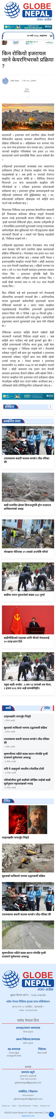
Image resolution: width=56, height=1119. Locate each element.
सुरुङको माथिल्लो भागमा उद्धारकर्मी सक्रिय (25, 728)
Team (14, 1106)
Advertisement (24, 1106)
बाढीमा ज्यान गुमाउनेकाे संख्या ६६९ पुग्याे (24, 595)
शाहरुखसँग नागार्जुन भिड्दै (17, 716)
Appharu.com (28, 1116)
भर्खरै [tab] (8, 708)
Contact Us (45, 1106)
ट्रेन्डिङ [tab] (47, 708)
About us (6, 1106)
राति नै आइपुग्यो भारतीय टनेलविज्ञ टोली (24, 769)
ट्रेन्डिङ (7, 801)
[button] (51, 36)
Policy (35, 1106)
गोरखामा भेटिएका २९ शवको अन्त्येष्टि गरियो (26, 552)
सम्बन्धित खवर (12, 421)
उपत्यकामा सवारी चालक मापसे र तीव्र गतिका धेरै (26, 914)
